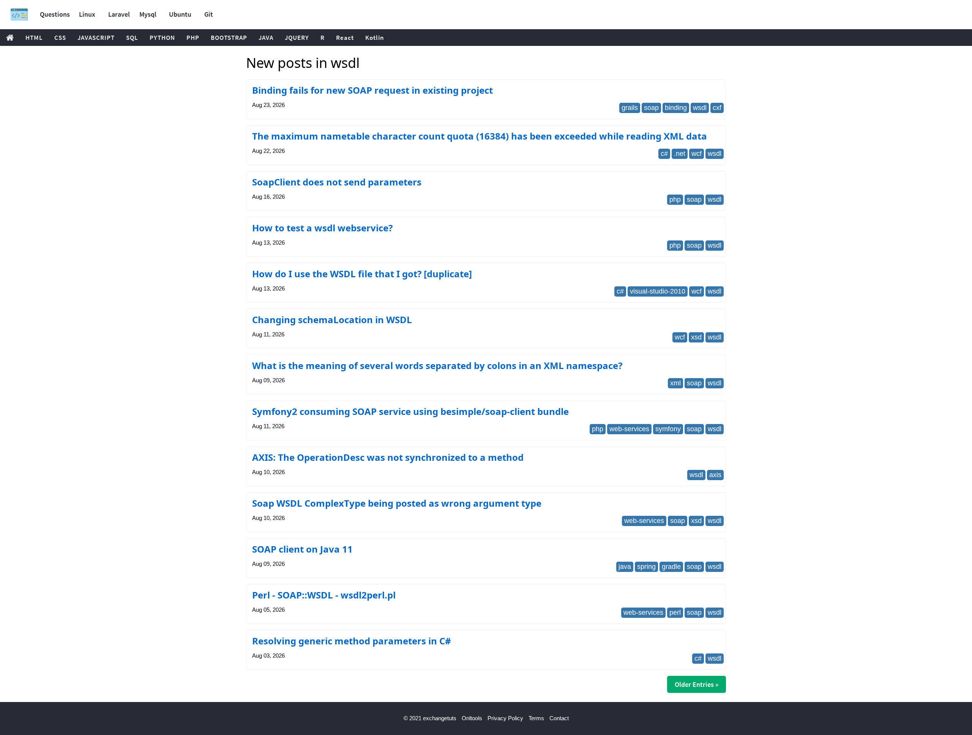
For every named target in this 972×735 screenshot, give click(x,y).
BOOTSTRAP (229, 37)
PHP (192, 37)
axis (715, 475)
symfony (668, 429)
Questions (55, 14)
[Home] (19, 14)
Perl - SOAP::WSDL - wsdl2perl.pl (324, 595)
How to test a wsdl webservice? (322, 227)
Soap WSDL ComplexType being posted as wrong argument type (396, 503)
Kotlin (374, 37)
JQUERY (297, 37)
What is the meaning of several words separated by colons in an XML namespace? (437, 365)
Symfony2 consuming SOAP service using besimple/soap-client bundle (410, 411)
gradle (671, 566)
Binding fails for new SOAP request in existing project (372, 90)
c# (664, 153)
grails (630, 108)
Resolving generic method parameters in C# (351, 640)
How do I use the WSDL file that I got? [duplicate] (362, 273)
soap (651, 108)
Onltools (472, 718)
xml (675, 383)
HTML (34, 37)
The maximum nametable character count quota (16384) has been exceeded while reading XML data (479, 136)
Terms (536, 718)
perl (675, 612)
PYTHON (162, 37)
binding (676, 108)
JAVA (266, 37)
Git (208, 14)
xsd (696, 337)
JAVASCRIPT (96, 37)
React (345, 37)
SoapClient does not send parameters (336, 182)
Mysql (147, 14)
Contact (559, 718)
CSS (60, 37)
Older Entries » (696, 684)
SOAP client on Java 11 (302, 549)
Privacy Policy (505, 718)
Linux (87, 14)
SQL (132, 37)
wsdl (700, 108)
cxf (717, 108)
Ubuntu (180, 14)
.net (679, 153)
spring (646, 566)
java (625, 566)
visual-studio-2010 (657, 291)
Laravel (119, 14)
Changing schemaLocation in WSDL (332, 319)
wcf (696, 153)
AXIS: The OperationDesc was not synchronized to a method (388, 457)
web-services (629, 429)
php (675, 199)
